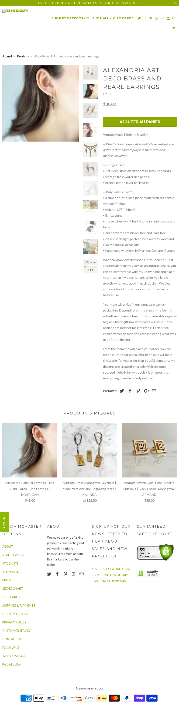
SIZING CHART (12, 588)
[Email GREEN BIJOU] (82, 573)
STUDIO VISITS (13, 555)
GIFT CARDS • (124, 18)
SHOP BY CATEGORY (70, 17)
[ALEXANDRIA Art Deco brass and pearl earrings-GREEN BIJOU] (40, 103)
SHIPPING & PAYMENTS (18, 605)
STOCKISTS (10, 563)
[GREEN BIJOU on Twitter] (49, 573)
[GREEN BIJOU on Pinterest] (66, 573)
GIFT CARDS (11, 597)
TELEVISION (10, 572)
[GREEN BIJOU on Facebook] (57, 573)
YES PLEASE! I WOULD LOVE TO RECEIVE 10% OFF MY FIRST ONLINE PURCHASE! (111, 575)
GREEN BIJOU (94, 688)
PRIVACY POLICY (14, 622)
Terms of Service (13, 656)
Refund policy (11, 664)
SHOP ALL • (101, 18)
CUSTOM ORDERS (15, 614)
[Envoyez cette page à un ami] (153, 390)
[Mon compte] (168, 19)
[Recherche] (174, 19)
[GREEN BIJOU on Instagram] (73, 573)
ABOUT (7, 546)
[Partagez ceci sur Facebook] (129, 390)
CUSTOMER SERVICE (16, 631)
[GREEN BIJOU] (22, 11)
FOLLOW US (10, 647)
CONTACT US (12, 639)
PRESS (6, 580)
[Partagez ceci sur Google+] (145, 390)
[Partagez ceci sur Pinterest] (137, 390)
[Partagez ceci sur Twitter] (121, 390)
